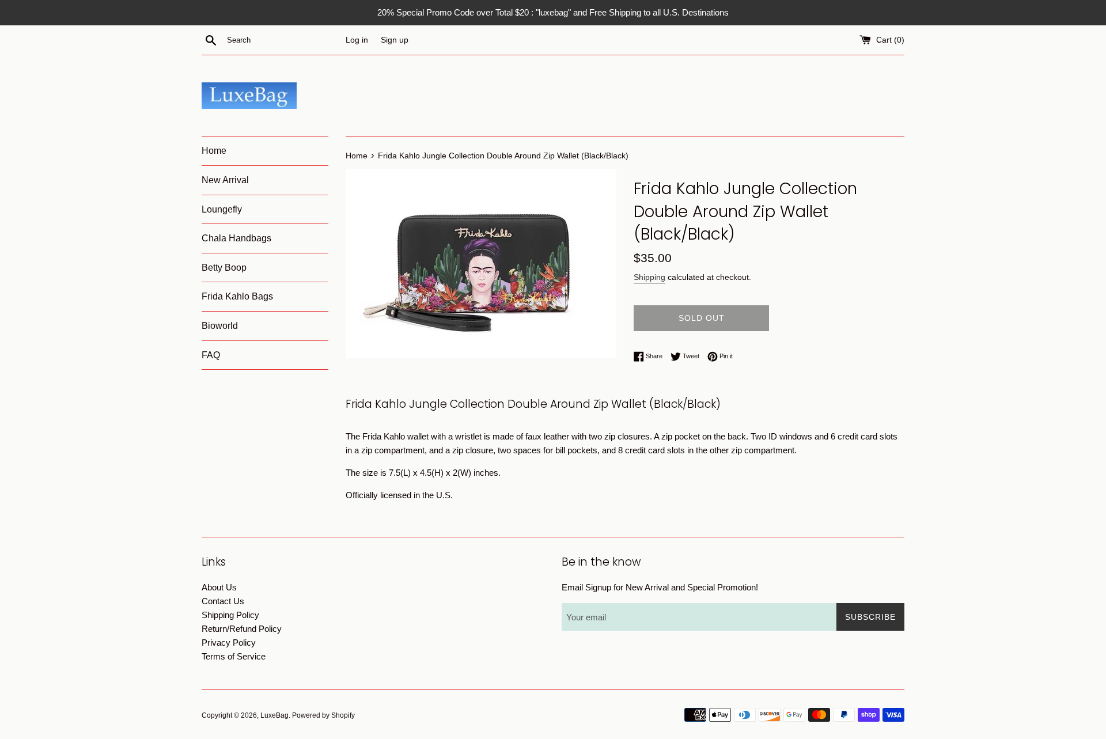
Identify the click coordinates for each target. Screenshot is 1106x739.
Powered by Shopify (323, 715)
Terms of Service (234, 656)
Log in (357, 40)
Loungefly (222, 209)
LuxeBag (274, 715)
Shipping (649, 277)
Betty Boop (224, 267)
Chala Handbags (236, 238)
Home (214, 151)
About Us (219, 587)
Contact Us (223, 601)
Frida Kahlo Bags (237, 296)
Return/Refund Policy (242, 629)
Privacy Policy (229, 642)
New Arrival (225, 180)
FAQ (211, 355)
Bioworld (220, 326)
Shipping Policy (230, 615)
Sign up (394, 40)
